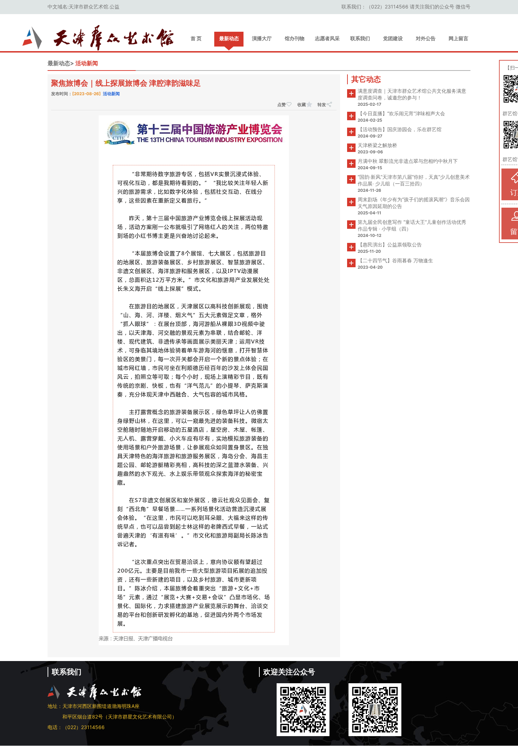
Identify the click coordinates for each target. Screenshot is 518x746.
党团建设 (393, 38)
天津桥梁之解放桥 (377, 145)
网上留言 (458, 38)
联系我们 (360, 38)
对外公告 (426, 38)
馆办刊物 (294, 38)
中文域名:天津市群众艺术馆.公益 (83, 7)
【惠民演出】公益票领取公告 (390, 244)
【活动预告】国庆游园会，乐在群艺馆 (400, 129)
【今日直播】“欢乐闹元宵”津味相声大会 (401, 113)
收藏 (301, 104)
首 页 (196, 38)
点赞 (281, 104)
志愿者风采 (327, 38)
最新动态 (229, 38)
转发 (321, 104)
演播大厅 (262, 38)
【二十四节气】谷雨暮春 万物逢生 (395, 260)
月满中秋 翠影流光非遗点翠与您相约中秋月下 (408, 161)
